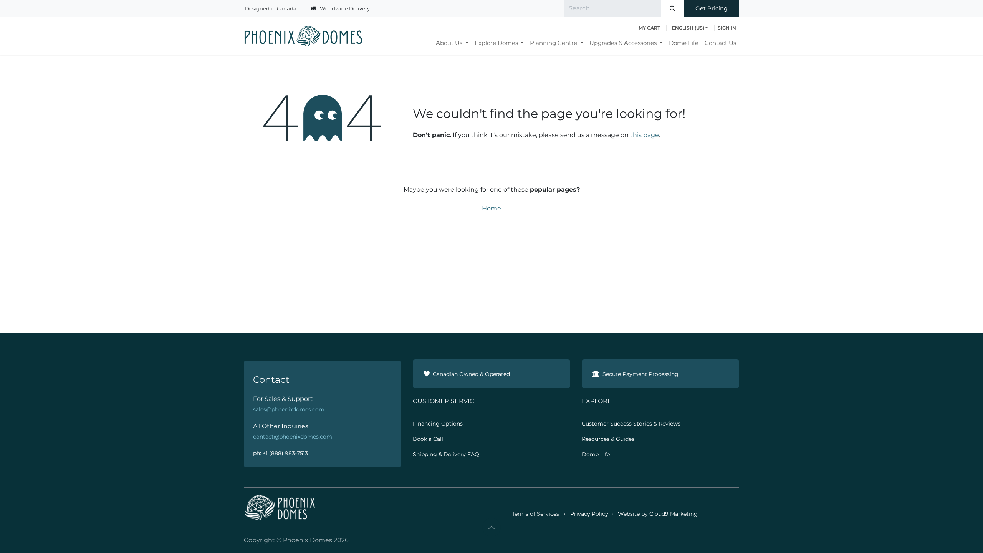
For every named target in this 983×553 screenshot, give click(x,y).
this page (644, 135)
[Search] (672, 8)
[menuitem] (452, 43)
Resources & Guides (608, 438)
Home (491, 208)
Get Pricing (711, 8)
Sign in (727, 28)
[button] (491, 527)
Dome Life (596, 454)
